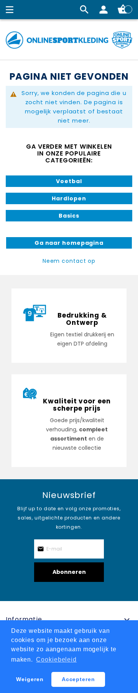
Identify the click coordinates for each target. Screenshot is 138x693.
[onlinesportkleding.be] (69, 40)
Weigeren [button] (29, 679)
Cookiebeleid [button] (56, 659)
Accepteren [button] (78, 679)
